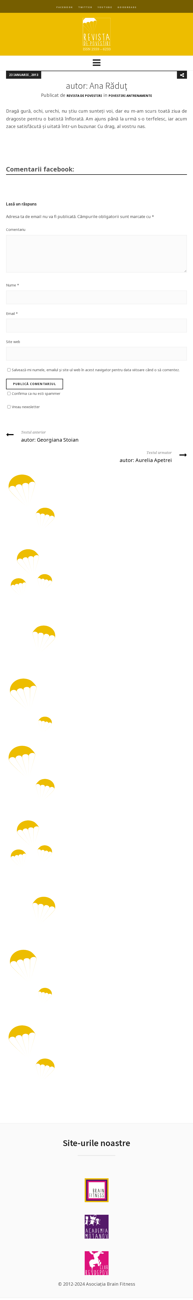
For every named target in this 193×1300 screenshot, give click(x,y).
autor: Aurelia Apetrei (146, 457)
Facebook (64, 7)
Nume (12, 285)
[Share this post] (182, 75)
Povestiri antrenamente (130, 96)
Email (12, 313)
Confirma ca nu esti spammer (36, 393)
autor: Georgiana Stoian (50, 436)
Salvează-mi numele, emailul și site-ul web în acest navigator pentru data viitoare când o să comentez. (96, 369)
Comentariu (15, 229)
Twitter (85, 7)
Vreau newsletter (26, 406)
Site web (13, 341)
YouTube (105, 7)
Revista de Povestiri (84, 96)
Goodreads (126, 7)
